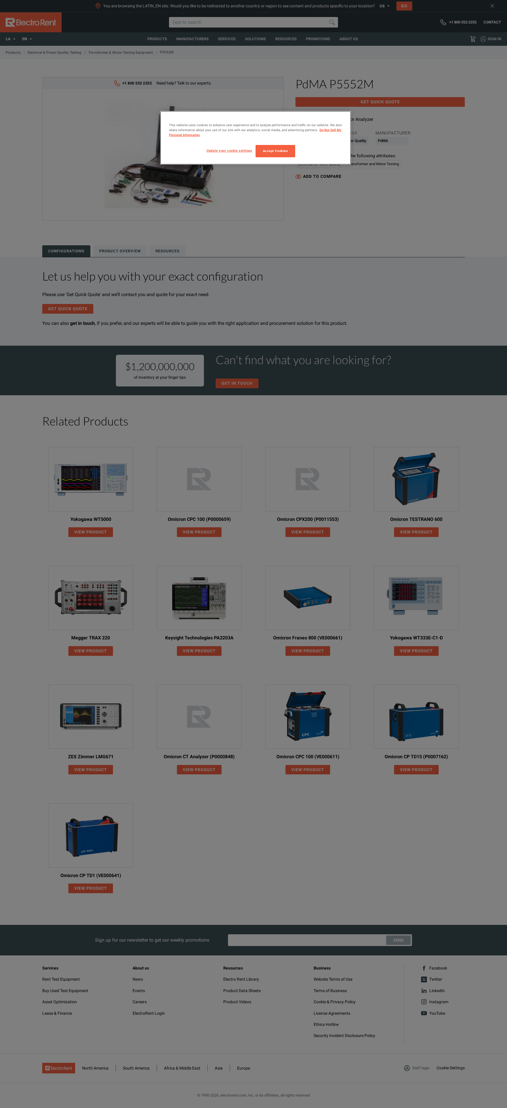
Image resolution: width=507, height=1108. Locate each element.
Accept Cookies (275, 151)
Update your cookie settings (229, 150)
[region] (255, 138)
